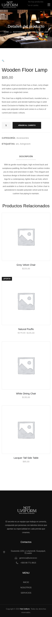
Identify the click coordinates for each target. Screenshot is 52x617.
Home (6, 32)
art (17, 144)
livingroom (25, 144)
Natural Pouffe (26, 329)
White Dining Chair (26, 393)
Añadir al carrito (27, 125)
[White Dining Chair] (26, 365)
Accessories (19, 32)
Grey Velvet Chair (26, 265)
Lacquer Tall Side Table (26, 458)
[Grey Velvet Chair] (26, 237)
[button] (3, 61)
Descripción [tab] (26, 156)
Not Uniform (25, 609)
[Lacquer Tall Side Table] (26, 430)
